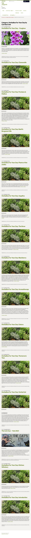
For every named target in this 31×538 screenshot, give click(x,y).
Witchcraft (14, 57)
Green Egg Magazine (4, 3)
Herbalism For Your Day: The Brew (13, 226)
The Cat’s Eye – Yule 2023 (10, 431)
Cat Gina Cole (8, 124)
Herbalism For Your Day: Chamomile (14, 62)
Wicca (18, 460)
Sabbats (7, 460)
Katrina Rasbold (26, 56)
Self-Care (26, 252)
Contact (22, 12)
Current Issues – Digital (9, 10)
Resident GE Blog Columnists (10, 17)
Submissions (17, 12)
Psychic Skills (26, 318)
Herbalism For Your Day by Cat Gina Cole (18, 56)
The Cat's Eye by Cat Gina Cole (13, 460)
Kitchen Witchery (27, 491)
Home (3, 10)
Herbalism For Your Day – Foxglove (14, 28)
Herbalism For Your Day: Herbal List (14, 392)
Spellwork (11, 57)
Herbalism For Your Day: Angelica (13, 196)
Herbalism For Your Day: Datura (12, 324)
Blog (5, 17)
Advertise (24, 10)
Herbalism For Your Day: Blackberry (14, 258)
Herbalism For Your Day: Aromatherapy (15, 289)
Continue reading (4, 53)
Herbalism (10, 56)
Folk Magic (7, 56)
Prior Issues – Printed (18, 10)
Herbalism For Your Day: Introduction (14, 497)
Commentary (12, 459)
